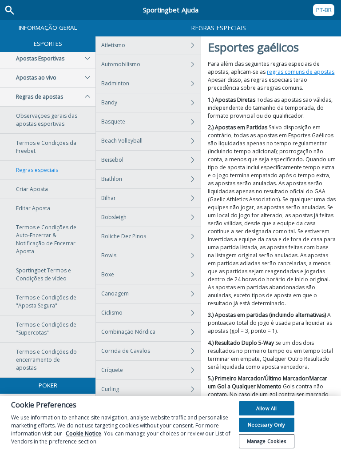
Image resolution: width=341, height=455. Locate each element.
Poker (48, 385)
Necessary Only (266, 424)
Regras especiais (37, 170)
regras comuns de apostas (300, 72)
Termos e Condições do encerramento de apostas (46, 359)
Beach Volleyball (122, 140)
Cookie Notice (83, 433)
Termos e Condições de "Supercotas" (46, 328)
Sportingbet (170, 9)
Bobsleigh (114, 217)
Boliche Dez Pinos (123, 236)
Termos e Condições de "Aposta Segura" (46, 301)
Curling (110, 389)
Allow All (266, 408)
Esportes (48, 44)
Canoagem (115, 293)
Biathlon (111, 179)
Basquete (113, 121)
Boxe (107, 274)
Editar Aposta (33, 208)
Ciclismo (112, 312)
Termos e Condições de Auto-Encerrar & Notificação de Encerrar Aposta (46, 239)
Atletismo (113, 45)
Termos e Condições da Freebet (46, 147)
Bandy (109, 102)
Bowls (108, 255)
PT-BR (324, 10)
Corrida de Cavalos (125, 351)
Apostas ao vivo (36, 77)
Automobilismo (120, 64)
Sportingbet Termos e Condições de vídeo (43, 274)
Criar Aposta (32, 189)
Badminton (115, 83)
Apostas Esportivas (40, 58)
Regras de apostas (39, 96)
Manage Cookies (266, 441)
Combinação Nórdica (128, 331)
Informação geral (48, 28)
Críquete (112, 370)
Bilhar (108, 198)
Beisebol (112, 160)
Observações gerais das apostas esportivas (46, 120)
